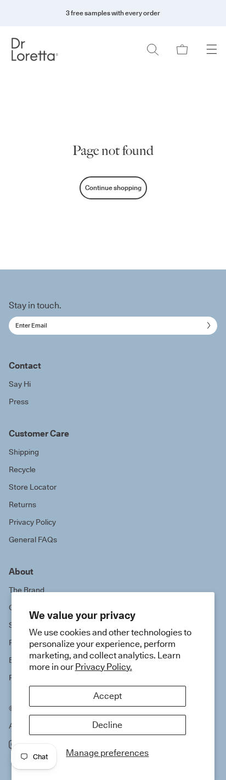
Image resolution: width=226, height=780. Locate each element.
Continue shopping (113, 187)
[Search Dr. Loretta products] (152, 49)
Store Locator (32, 486)
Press (19, 401)
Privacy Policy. (103, 667)
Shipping (24, 451)
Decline (107, 725)
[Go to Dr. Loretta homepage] (35, 49)
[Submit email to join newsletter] (206, 325)
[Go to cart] (182, 49)
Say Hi (20, 383)
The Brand (26, 589)
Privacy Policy (32, 522)
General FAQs (33, 539)
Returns (22, 504)
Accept (107, 696)
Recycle (22, 469)
